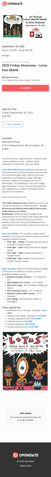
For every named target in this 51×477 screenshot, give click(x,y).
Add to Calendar (14, 124)
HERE (24, 197)
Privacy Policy (25, 465)
